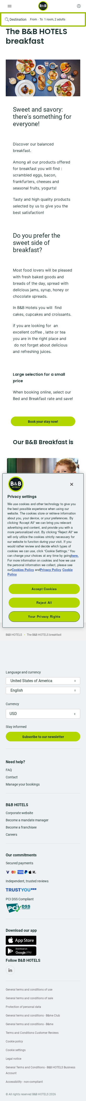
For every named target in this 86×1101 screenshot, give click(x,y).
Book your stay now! (43, 421)
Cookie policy (14, 1041)
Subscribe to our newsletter (43, 737)
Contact (12, 777)
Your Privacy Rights (44, 616)
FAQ (9, 770)
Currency (12, 704)
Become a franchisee (21, 827)
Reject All (44, 602)
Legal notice (13, 1058)
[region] (43, 550)
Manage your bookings (23, 784)
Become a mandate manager (27, 820)
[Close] (71, 484)
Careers (11, 834)
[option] (43, 78)
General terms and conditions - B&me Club (33, 1015)
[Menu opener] (9, 6)
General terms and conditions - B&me (29, 1024)
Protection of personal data (23, 1007)
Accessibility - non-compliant (24, 1081)
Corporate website (19, 813)
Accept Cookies (44, 589)
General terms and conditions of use (29, 989)
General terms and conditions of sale (29, 998)
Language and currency (23, 672)
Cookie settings (16, 1050)
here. (75, 555)
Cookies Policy (23, 569)
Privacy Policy (50, 569)
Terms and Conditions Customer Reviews (32, 1032)
